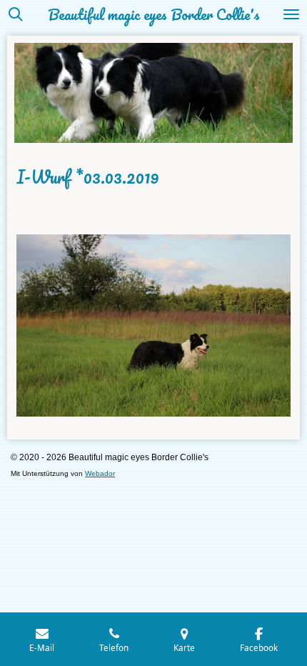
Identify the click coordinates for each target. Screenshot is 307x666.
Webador (100, 473)
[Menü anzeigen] (291, 14)
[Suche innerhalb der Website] (15, 14)
